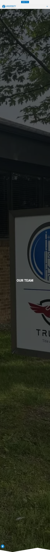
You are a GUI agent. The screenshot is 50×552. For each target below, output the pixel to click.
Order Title (25, 2)
